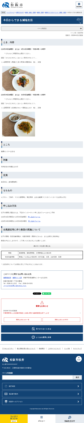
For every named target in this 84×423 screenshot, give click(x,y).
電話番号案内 (13, 394)
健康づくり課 (17, 278)
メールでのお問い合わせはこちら (14, 286)
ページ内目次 (42, 28)
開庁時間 (12, 386)
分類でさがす (20, 12)
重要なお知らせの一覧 (22, 319)
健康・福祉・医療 (30, 12)
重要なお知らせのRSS (61, 319)
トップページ (10, 12)
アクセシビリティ (8, 348)
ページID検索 (7, 373)
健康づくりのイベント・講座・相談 (55, 12)
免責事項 (42, 348)
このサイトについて (54, 348)
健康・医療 (40, 12)
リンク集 (67, 348)
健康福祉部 (7, 278)
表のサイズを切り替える (42, 246)
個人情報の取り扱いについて (26, 348)
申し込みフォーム (34, 217)
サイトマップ (77, 348)
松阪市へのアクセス (16, 401)
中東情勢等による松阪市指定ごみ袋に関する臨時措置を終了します (26, 313)
